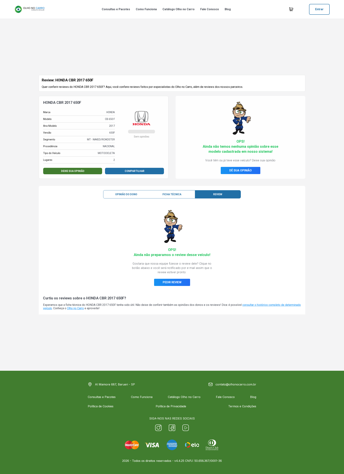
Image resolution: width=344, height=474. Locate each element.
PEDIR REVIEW (172, 282)
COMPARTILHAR (134, 171)
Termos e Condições (242, 406)
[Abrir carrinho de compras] (291, 9)
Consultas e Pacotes (116, 9)
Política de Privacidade (171, 406)
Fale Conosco (209, 9)
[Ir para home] (29, 9)
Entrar (319, 9)
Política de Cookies (100, 406)
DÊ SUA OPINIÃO (240, 170)
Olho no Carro (75, 308)
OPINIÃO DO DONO (126, 194)
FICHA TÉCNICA (172, 194)
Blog (228, 9)
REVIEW (217, 194)
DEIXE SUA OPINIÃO (72, 171)
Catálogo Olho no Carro (179, 9)
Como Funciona (146, 9)
